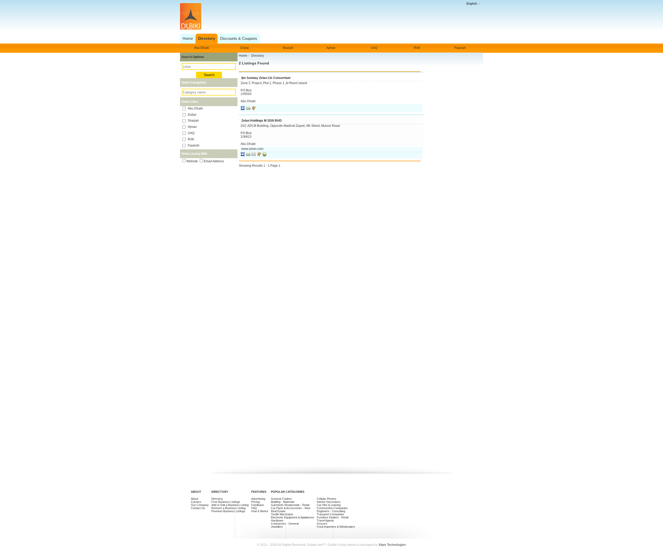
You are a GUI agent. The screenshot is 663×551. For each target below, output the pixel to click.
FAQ (254, 508)
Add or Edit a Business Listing (230, 504)
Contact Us (198, 508)
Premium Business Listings (228, 511)
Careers (196, 501)
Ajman (330, 48)
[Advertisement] (330, 16)
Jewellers (277, 526)
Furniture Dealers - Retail (332, 517)
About (194, 498)
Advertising (258, 498)
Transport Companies (330, 514)
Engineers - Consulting (331, 511)
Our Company (200, 504)
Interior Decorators (329, 501)
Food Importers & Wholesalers (336, 526)
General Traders (281, 498)
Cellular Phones (326, 498)
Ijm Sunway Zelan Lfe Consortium (266, 78)
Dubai (244, 48)
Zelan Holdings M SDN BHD (261, 120)
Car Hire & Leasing (329, 504)
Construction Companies (332, 508)
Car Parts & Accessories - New (290, 508)
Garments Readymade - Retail (290, 504)
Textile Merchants (282, 514)
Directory (217, 498)
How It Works (259, 511)
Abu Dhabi (201, 48)
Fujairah (460, 48)
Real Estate (278, 511)
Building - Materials (282, 501)
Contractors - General (285, 523)
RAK (417, 48)
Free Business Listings (225, 501)
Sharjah (287, 48)
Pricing (255, 501)
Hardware (277, 520)
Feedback (257, 504)
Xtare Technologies (392, 545)
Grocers (322, 523)
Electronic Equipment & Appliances (292, 517)
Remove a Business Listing (228, 508)
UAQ (374, 48)
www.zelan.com (252, 149)
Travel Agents (325, 520)
